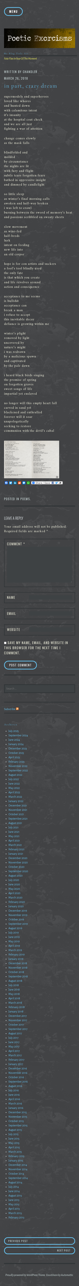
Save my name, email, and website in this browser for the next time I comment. (36, 647)
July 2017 (13, 1037)
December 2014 (17, 1164)
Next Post (66, 1250)
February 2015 (16, 1156)
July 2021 (13, 827)
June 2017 (13, 1042)
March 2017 (15, 1055)
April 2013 (14, 1208)
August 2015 (15, 1129)
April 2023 (14, 757)
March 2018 (15, 1002)
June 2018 (14, 989)
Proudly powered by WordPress (21, 1275)
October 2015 (16, 1121)
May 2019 (14, 941)
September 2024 (18, 735)
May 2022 (14, 788)
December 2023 (17, 748)
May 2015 (13, 1143)
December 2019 (17, 910)
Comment (16, 543)
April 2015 (14, 1147)
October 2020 (16, 866)
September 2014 (18, 1178)
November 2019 (17, 915)
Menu (13, 11)
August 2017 (15, 1033)
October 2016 (16, 1077)
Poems (25, 499)
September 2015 (18, 1125)
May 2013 (13, 1204)
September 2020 (18, 871)
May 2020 (14, 888)
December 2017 (17, 1015)
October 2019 (16, 919)
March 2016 (15, 1103)
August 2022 (15, 774)
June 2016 (14, 1094)
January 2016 (15, 1107)
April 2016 (14, 1099)
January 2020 (16, 906)
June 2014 (14, 1191)
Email (11, 613)
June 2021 (13, 831)
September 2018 (18, 976)
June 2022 (14, 783)
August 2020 (15, 875)
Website (13, 629)
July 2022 (13, 779)
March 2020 (15, 897)
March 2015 (15, 1151)
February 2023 (16, 761)
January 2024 (16, 744)
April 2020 (14, 893)
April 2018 (14, 998)
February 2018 (16, 1007)
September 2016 (18, 1081)
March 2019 (15, 950)
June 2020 (14, 884)
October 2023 (16, 752)
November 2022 (17, 766)
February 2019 (16, 954)
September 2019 (18, 923)
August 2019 (15, 928)
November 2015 (17, 1116)
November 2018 (17, 967)
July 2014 (13, 1186)
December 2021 (17, 805)
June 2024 (14, 739)
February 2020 (16, 901)
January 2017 (15, 1064)
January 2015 (15, 1160)
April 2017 (14, 1051)
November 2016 (17, 1072)
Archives (10, 724)
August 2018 (15, 980)
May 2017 (13, 1046)
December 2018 (17, 963)
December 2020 (17, 858)
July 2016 (13, 1090)
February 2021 (16, 849)
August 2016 (15, 1086)
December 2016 (17, 1068)
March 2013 (15, 1213)
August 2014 (15, 1182)
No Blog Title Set (16, 53)
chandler (30, 72)
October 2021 (16, 814)
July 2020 (13, 880)
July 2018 (13, 985)
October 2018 (16, 972)
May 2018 (14, 994)
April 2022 (14, 792)
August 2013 (15, 1195)
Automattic (67, 1275)
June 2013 (13, 1200)
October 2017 (16, 1024)
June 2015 (13, 1138)
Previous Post (25, 1241)
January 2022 (15, 801)
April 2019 (14, 945)
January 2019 (15, 958)
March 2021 (15, 845)
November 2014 (17, 1169)
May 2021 (13, 836)
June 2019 (14, 937)
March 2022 (15, 796)
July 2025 (13, 731)
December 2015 (17, 1112)
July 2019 (13, 932)
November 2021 (17, 809)
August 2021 (15, 823)
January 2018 (15, 1011)
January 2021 (15, 853)
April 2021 (14, 840)
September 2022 (18, 770)
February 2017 (16, 1059)
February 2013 (16, 1217)
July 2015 (13, 1134)
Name (11, 597)
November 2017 (17, 1020)
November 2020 (18, 862)
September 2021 (18, 818)
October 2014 (16, 1173)
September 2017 (18, 1029)
